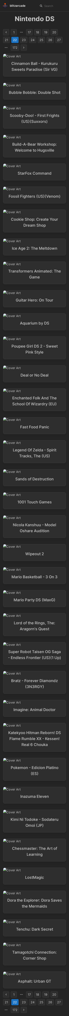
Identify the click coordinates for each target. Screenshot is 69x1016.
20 (54, 32)
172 (14, 48)
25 (41, 40)
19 (45, 32)
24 (32, 40)
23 (24, 40)
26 (50, 40)
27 (59, 40)
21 (6, 40)
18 (37, 32)
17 (29, 32)
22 (15, 40)
